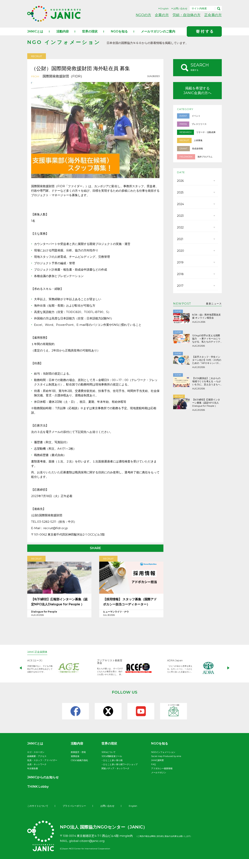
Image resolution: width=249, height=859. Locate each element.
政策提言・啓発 (78, 752)
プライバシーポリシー (74, 805)
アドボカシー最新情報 (162, 768)
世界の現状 (90, 31)
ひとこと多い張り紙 (113, 760)
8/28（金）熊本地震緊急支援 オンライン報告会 (206, 316)
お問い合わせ (180, 8)
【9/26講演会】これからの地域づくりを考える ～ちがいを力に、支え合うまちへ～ (206, 381)
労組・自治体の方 (187, 15)
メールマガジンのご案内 (158, 31)
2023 (180, 216)
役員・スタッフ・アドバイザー (42, 760)
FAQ (153, 764)
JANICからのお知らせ (43, 777)
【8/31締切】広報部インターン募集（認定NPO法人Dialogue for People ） (59, 601)
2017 (180, 285)
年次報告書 (32, 768)
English (164, 8)
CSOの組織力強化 (79, 760)
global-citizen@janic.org (86, 841)
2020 (180, 251)
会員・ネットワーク (36, 764)
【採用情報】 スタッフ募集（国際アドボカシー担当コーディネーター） (130, 601)
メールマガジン (158, 772)
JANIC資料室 (157, 760)
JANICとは (35, 31)
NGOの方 (143, 15)
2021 (180, 239)
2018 (180, 274)
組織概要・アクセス (36, 756)
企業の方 (162, 15)
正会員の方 (213, 15)
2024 (180, 204)
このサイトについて (37, 805)
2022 (180, 227)
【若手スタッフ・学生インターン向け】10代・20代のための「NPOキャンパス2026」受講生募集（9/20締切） (206, 360)
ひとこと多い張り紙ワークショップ (120, 764)
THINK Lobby (38, 786)
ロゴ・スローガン (35, 752)
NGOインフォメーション (163, 752)
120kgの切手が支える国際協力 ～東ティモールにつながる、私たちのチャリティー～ (206, 338)
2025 (180, 192)
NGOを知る (119, 31)
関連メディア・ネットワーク (115, 768)
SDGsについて (109, 752)
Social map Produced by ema (166, 756)
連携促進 (75, 756)
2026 (180, 181)
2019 (180, 262)
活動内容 (62, 31)
